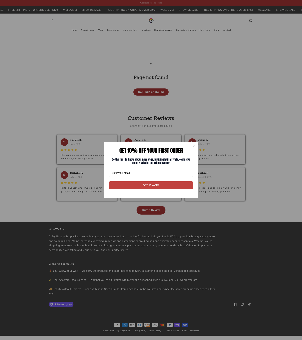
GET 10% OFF (151, 185)
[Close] (194, 146)
